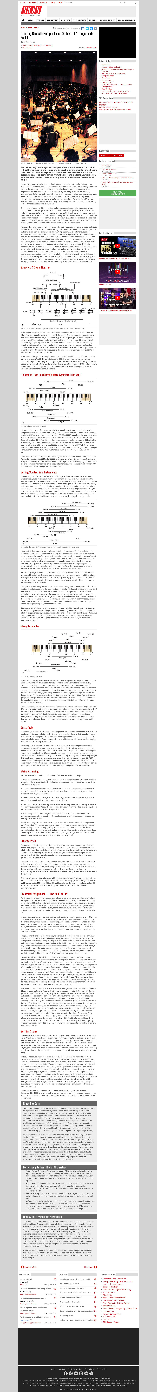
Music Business (126, 20)
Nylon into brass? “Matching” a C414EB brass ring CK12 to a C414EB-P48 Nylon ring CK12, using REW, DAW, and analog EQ (77, 1320)
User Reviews (108, 1311)
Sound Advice (107, 20)
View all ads (104, 155)
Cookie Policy (72, 1369)
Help (60, 2)
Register (32, 2)
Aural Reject (24, 1292)
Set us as (67, 28)
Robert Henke (106, 165)
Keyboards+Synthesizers (113, 1284)
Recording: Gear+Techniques (28, 1294)
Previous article (30, 1267)
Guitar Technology (110, 1287)
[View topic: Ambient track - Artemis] (95, 1284)
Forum (40, 20)
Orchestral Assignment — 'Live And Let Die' (44, 893)
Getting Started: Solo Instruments (39, 472)
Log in (22, 2)
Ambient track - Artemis (69, 1284)
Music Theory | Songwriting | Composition (120, 1308)
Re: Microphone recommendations (33, 1308)
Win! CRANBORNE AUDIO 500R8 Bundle (115, 110)
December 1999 (91, 48)
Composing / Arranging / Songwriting (37, 45)
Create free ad (117, 155)
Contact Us (61, 1369)
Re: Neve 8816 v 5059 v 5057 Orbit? (33, 1298)
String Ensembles (30, 626)
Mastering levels (66, 1316)
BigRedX (23, 1282)
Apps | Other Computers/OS (114, 1297)
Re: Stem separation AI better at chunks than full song (37, 1317)
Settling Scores (29, 1031)
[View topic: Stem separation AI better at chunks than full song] (95, 1311)
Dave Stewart (27, 48)
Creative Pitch (28, 840)
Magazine (52, 20)
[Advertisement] (117, 214)
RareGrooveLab (25, 1301)
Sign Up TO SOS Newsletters (118, 193)
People (93, 20)
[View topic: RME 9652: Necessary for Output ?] (95, 1288)
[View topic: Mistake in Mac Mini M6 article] (95, 1306)
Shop (53, 2)
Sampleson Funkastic (109, 173)
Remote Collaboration (112, 1314)
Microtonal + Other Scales (70, 1302)
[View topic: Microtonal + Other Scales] (95, 1302)
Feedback (107, 1319)
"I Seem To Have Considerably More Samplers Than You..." (51, 374)
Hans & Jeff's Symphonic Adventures (42, 1216)
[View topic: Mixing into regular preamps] (95, 1297)
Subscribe (43, 2)
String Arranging (30, 771)
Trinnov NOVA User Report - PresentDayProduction (115, 310)
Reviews (65, 20)
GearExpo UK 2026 (105, 284)
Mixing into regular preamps (71, 1297)
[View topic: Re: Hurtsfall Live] (55, 1279)
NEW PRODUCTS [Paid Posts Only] (117, 1289)
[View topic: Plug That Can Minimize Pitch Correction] (95, 1293)
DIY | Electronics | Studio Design (116, 1303)
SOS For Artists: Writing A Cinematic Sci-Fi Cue (118, 178)
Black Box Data (31, 1103)
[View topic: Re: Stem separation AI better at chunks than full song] (55, 1317)
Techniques (79, 20)
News (30, 20)
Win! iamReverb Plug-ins (108, 107)
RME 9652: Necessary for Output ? (73, 1288)
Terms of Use (101, 1369)
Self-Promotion (24, 1285)
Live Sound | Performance (113, 1300)
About (53, 1369)
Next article (88, 1267)
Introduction (106, 65)
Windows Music (109, 1292)
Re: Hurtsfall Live (26, 1279)
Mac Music (107, 1295)
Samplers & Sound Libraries (35, 267)
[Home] (31, 10)
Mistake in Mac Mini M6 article (72, 1306)
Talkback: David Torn (109, 169)
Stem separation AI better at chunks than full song (77, 1311)
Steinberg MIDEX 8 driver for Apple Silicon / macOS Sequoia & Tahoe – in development (77, 1279)
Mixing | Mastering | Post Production (30, 1323)
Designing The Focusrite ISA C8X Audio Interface (115, 258)
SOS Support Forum (111, 1322)
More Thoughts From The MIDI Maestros (44, 1167)
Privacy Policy (89, 1369)
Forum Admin (24, 1320)
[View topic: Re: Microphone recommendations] (55, 1308)
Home (23, 20)
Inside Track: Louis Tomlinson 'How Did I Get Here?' (117, 183)
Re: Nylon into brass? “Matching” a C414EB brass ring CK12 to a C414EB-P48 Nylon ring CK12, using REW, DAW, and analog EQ (37, 1289)
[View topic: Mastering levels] (95, 1316)
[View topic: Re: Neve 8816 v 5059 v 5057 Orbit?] (55, 1298)
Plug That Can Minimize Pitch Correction (75, 1293)
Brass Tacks (27, 727)
